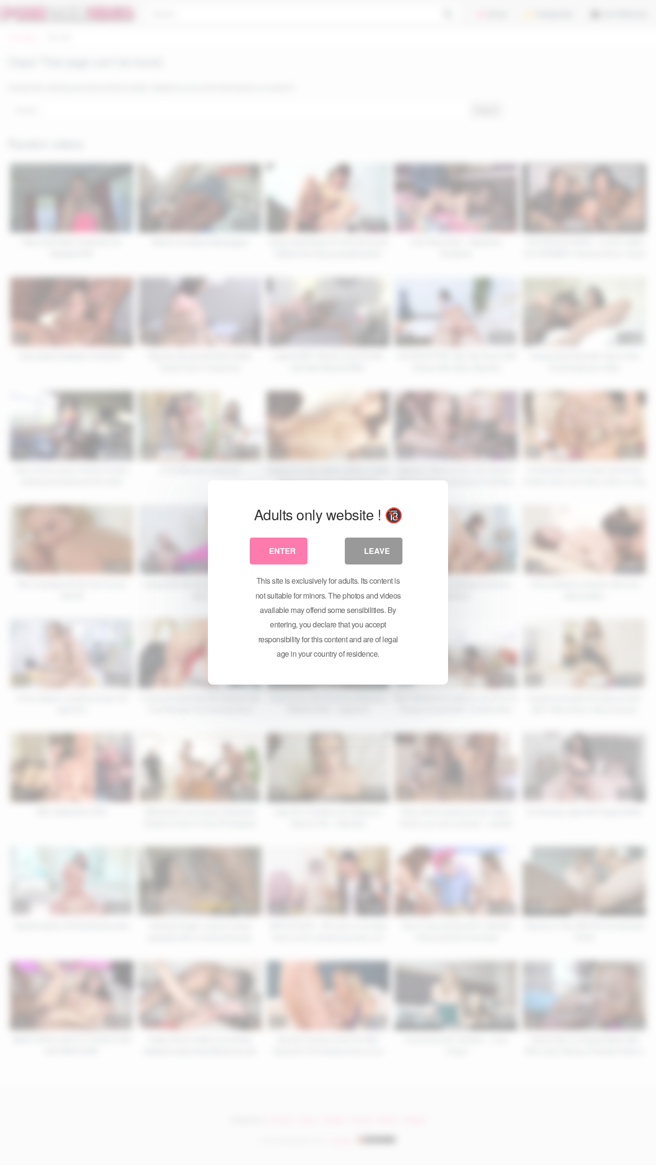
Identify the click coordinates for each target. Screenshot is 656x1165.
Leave (377, 550)
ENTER (282, 550)
